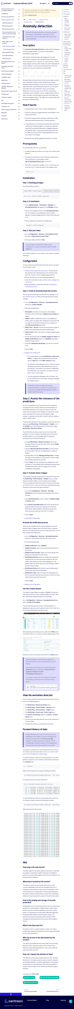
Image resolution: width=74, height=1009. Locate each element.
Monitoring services (8, 29)
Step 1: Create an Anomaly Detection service (67, 37)
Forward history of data (67, 70)
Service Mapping (6, 74)
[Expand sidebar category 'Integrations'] (19, 94)
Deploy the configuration (32, 353)
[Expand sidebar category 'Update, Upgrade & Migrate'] (19, 87)
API (2, 100)
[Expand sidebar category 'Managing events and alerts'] (19, 62)
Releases (4, 112)
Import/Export (6, 58)
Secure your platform (7, 17)
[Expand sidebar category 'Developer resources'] (19, 103)
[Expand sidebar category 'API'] (19, 100)
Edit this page (30, 977)
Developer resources (7, 103)
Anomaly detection (9, 49)
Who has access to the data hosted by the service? (68, 100)
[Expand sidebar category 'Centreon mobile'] (19, 97)
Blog (47, 1000)
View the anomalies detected (65, 65)
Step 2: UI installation (67, 24)
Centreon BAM (29, 721)
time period (47, 568)
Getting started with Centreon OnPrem (7, 9)
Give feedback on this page (50, 977)
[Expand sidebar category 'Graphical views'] (19, 77)
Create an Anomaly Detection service (36, 270)
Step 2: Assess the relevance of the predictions (67, 43)
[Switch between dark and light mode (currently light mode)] (49, 3)
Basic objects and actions (7, 42)
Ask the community (31, 982)
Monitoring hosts (7, 26)
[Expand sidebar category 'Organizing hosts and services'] (19, 37)
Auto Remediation (7, 55)
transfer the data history (43, 390)
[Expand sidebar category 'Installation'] (19, 13)
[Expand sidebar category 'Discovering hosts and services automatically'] (19, 33)
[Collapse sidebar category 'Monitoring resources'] (19, 19)
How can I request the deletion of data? (67, 108)
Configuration (66, 32)
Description (66, 9)
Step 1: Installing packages (66, 20)
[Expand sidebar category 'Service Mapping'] (19, 74)
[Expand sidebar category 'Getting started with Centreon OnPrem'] (19, 10)
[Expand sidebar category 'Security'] (19, 115)
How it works (66, 11)
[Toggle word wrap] (53, 686)
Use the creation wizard (66, 60)
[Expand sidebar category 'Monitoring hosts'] (19, 26)
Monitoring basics (7, 23)
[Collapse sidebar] (11, 994)
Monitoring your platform (8, 109)
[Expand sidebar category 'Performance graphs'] (19, 71)
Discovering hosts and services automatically (9, 33)
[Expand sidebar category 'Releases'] (19, 112)
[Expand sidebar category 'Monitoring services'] (19, 29)
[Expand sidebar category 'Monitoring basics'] (19, 23)
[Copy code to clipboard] (58, 171)
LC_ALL (46, 165)
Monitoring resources (7, 20)
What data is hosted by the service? (67, 81)
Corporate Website (32, 1000)
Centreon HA (5, 106)
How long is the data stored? (68, 76)
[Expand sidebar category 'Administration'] (19, 83)
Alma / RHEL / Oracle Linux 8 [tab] (32, 191)
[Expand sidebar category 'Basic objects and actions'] (19, 42)
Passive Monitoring (8, 52)
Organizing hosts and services (8, 37)
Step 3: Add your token (67, 28)
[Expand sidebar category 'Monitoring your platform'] (19, 109)
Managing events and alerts (7, 62)
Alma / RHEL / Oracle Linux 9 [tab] (53, 191)
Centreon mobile (6, 97)
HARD (27, 509)
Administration (5, 83)
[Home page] (24, 19)
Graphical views (6, 77)
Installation (4, 13)
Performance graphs (7, 71)
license (39, 34)
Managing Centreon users (7, 67)
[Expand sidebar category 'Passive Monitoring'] (19, 52)
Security (3, 116)
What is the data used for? (67, 94)
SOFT (32, 485)
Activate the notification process (67, 54)
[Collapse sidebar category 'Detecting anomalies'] (19, 46)
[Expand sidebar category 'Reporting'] (19, 80)
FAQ (64, 73)
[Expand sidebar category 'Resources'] (19, 118)
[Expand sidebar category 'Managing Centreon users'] (19, 67)
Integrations (5, 94)
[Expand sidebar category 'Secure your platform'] (19, 16)
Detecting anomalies (8, 46)
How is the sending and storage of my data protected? (67, 88)
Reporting (4, 80)
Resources (4, 119)
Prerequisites (66, 14)
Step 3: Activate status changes (68, 48)
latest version (33, 15)
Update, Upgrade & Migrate (7, 87)
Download (63, 1000)
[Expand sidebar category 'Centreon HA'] (19, 106)
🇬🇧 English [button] (43, 3)
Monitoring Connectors (8, 91)
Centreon (33, 39)
